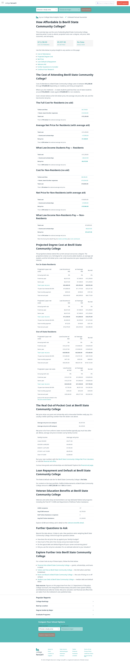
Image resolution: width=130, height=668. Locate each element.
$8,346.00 (84, 177)
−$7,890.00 (85, 135)
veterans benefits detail (76, 523)
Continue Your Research (46, 69)
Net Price (41, 59)
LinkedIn (74, 655)
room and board (75, 239)
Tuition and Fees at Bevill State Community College (55, 570)
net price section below (44, 399)
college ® (11, 3)
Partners (62, 655)
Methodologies (64, 651)
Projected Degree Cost (45, 57)
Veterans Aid (42, 64)
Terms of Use (87, 649)
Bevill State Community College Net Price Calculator (76, 459)
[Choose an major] (69, 10)
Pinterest (74, 651)
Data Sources (63, 649)
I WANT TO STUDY (43, 626)
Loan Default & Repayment (47, 62)
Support (50, 655)
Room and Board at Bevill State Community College (55, 575)
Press (49, 651)
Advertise (62, 653)
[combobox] (105, 3)
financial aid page (87, 465)
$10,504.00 (85, 113)
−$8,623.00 (85, 158)
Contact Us (51, 653)
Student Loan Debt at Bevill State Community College (56, 579)
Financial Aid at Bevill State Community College (54, 565)
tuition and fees (62, 239)
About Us (50, 649)
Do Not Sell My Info (88, 656)
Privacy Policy (87, 651)
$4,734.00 (85, 109)
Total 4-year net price (44, 285)
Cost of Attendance (44, 54)
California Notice (88, 653)
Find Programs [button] (123, 3)
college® (40, 653)
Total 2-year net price (44, 317)
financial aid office (50, 461)
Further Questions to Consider (48, 67)
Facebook (74, 653)
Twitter (74, 649)
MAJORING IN (64, 626)
